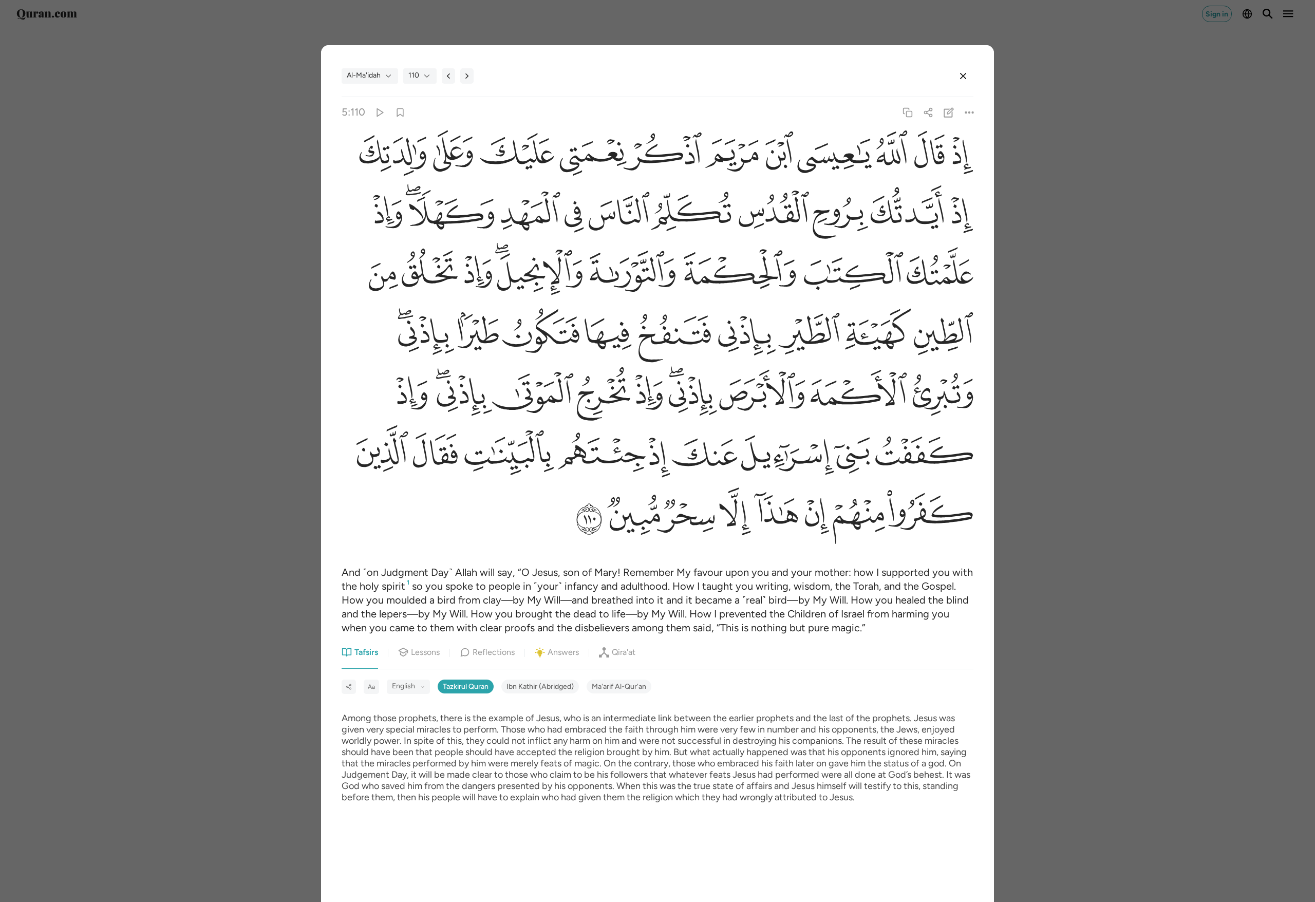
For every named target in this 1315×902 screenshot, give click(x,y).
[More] (970, 112)
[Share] (928, 112)
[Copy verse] (907, 112)
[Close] (963, 76)
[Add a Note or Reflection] (949, 112)
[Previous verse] (448, 76)
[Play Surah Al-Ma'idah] (379, 112)
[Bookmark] (400, 112)
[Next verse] (467, 76)
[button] (959, 156)
